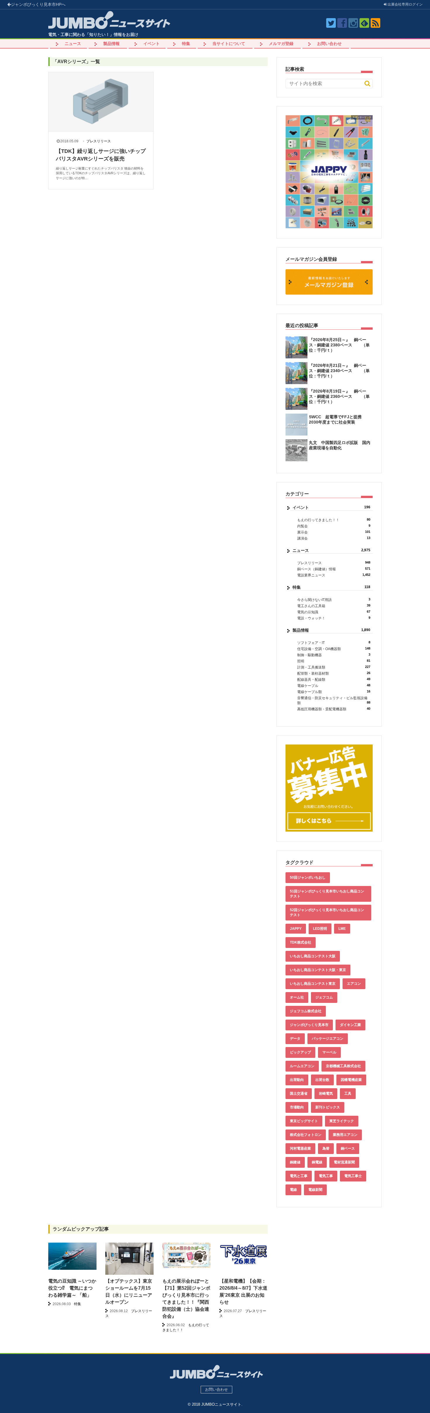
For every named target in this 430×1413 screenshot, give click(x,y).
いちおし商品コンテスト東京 (313, 984)
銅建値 (295, 1162)
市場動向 (297, 1107)
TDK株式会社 (300, 942)
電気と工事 (298, 1176)
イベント (151, 43)
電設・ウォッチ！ (333, 618)
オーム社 (297, 997)
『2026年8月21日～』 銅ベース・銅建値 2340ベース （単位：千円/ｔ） (339, 370)
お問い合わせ (329, 43)
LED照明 (320, 929)
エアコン (354, 984)
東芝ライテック (341, 1121)
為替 (325, 1148)
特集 (186, 43)
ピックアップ (300, 1052)
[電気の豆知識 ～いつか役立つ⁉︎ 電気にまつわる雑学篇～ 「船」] (72, 1256)
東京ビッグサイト (304, 1121)
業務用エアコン (345, 1135)
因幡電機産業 (351, 1080)
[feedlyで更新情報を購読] (364, 23)
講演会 (333, 538)
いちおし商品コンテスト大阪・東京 (318, 970)
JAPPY (296, 929)
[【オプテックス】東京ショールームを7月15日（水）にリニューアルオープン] (129, 1261)
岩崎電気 (326, 1093)
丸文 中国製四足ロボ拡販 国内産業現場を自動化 (339, 445)
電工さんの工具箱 (333, 606)
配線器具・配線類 (333, 679)
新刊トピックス (327, 1107)
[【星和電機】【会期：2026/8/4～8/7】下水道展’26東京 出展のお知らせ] (243, 1255)
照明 (333, 661)
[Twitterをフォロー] (331, 23)
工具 (347, 1093)
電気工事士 (353, 1176)
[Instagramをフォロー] (353, 23)
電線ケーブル (333, 685)
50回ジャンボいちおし (308, 877)
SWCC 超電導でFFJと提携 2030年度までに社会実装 (337, 419)
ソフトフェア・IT (333, 642)
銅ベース (348, 1148)
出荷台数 (322, 1080)
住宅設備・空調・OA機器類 (333, 649)
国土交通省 (298, 1093)
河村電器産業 (300, 1148)
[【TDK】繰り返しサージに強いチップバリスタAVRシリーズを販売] (101, 101)
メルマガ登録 (281, 43)
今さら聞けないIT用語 (333, 599)
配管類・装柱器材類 (333, 673)
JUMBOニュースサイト (221, 1404)
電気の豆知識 (333, 612)
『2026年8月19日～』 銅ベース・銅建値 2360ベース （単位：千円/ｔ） (339, 396)
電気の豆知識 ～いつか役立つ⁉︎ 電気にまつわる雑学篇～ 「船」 (72, 1288)
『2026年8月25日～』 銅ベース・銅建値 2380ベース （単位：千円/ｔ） (339, 345)
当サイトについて (228, 43)
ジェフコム (324, 997)
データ (295, 1039)
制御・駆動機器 (333, 655)
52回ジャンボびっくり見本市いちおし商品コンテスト (327, 912)
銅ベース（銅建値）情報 (333, 569)
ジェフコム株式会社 (305, 1011)
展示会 (333, 532)
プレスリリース (98, 141)
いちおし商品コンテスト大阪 (313, 956)
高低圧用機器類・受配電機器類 (333, 709)
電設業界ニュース (333, 575)
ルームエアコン (302, 1066)
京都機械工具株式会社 (343, 1066)
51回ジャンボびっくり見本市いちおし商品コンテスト (327, 893)
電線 (293, 1190)
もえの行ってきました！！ (333, 520)
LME (342, 929)
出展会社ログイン (405, 4)
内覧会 (333, 526)
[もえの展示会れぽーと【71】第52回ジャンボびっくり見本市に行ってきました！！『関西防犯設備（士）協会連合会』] (186, 1255)
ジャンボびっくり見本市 (38, 4)
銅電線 (317, 1162)
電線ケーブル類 (333, 692)
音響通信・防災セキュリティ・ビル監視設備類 (333, 700)
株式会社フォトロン (305, 1135)
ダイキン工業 (350, 1025)
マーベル (329, 1052)
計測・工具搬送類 (333, 667)
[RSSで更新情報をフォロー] (375, 23)
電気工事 (326, 1176)
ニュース (73, 43)
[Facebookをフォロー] (342, 23)
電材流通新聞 (344, 1162)
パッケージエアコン (327, 1039)
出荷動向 (297, 1080)
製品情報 (111, 43)
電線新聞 (315, 1190)
